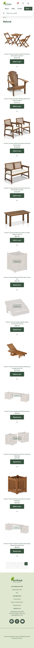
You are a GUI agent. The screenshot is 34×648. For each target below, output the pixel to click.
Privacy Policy (17, 599)
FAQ (17, 592)
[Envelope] (22, 621)
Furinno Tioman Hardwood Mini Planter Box (17, 411)
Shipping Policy (17, 605)
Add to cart (17, 62)
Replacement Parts (17, 589)
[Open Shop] (30, 9)
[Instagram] (17, 621)
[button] (17, 66)
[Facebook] (11, 621)
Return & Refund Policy (17, 602)
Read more (17, 285)
